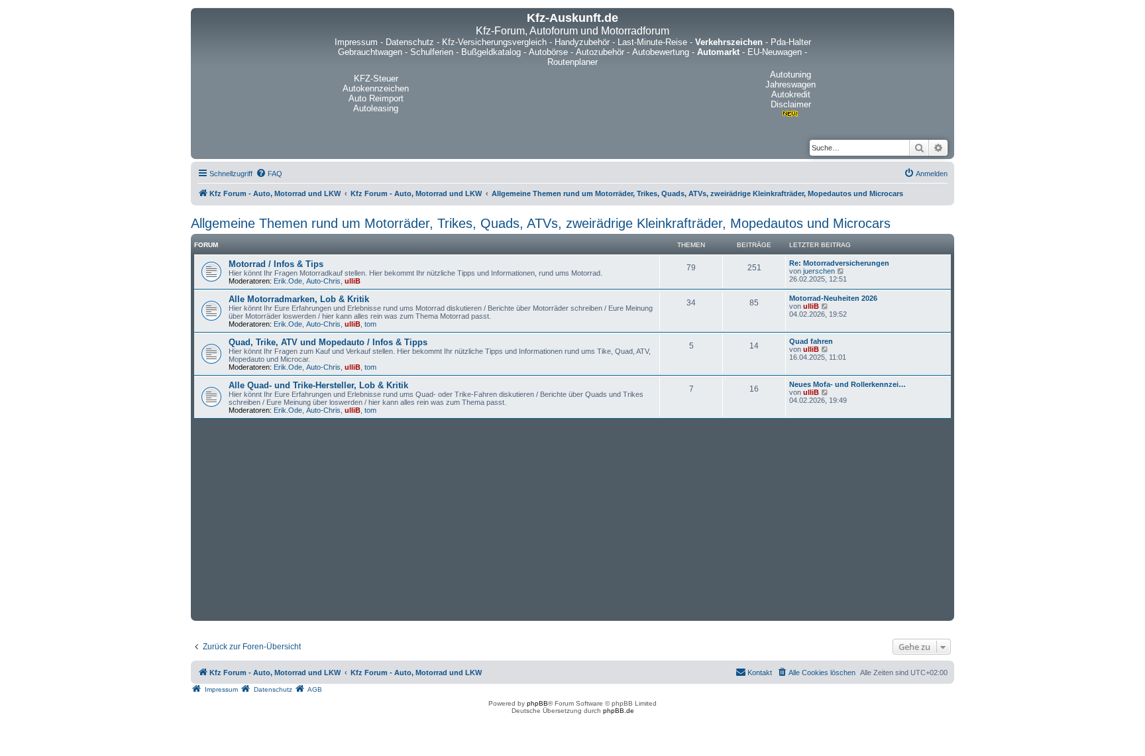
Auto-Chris (323, 281)
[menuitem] (269, 174)
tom (370, 324)
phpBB (537, 703)
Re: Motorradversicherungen (839, 263)
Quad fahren (811, 341)
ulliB (352, 281)
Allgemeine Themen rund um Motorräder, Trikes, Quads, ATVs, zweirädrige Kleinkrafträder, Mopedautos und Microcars (541, 223)
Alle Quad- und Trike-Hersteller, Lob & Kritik (318, 385)
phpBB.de (618, 710)
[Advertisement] (572, 518)
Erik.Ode (288, 281)
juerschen (819, 271)
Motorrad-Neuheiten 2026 (833, 298)
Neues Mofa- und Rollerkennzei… (847, 384)
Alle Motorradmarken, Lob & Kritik (299, 299)
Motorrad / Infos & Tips (276, 264)
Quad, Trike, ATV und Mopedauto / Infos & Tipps (328, 342)
